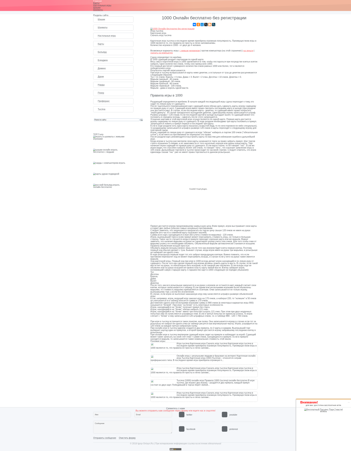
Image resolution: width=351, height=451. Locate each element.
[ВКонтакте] (194, 24)
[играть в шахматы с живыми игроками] (118, 138)
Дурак (101, 76)
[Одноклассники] (198, 24)
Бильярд (102, 52)
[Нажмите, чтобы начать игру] (172, 29)
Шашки (97, 7)
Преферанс (104, 101)
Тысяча (101, 109)
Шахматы (98, 10)
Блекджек (103, 60)
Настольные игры (102, 5)
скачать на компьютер (161, 53)
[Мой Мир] (202, 24)
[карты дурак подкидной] (118, 174)
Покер (101, 93)
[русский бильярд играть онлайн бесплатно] (118, 186)
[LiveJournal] (213, 24)
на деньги (248, 50)
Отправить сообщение (104, 438)
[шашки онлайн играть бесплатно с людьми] (118, 151)
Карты (96, 3)
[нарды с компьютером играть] (118, 163)
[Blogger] (209, 24)
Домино (102, 68)
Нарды (101, 85)
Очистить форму (127, 438)
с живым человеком (190, 50)
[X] (206, 24)
